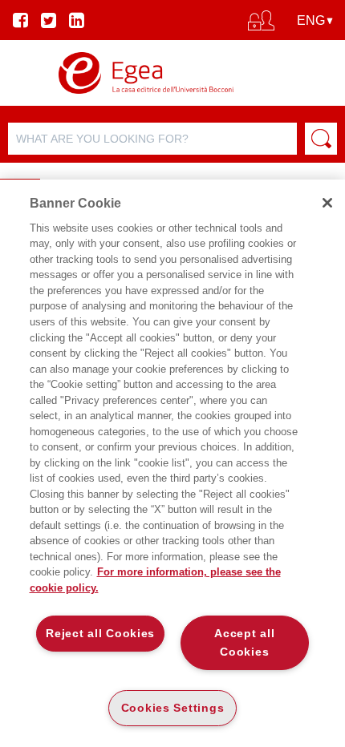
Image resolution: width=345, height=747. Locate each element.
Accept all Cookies (244, 642)
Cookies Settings (173, 707)
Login (173, 65)
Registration (172, 93)
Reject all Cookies (100, 633)
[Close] (327, 202)
